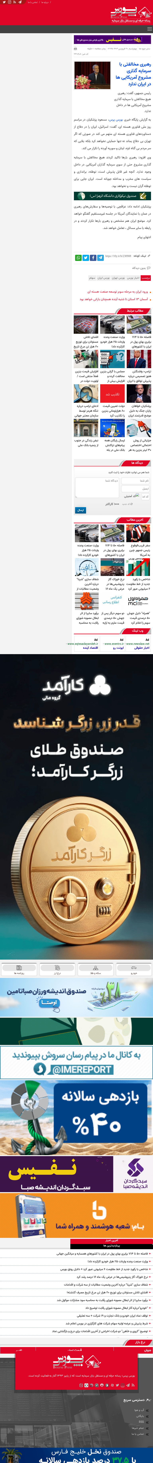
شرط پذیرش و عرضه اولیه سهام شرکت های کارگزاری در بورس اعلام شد (107, 1323)
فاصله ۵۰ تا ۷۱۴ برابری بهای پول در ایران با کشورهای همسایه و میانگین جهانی (102, 1253)
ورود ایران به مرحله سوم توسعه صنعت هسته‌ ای (117, 291)
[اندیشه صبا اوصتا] (76, 997)
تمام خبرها (138, 1428)
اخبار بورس (133, 278)
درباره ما (45, 2)
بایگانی (140, 1416)
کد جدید (126, 504)
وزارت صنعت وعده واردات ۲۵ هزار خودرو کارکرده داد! (118, 1261)
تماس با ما (33, 2)
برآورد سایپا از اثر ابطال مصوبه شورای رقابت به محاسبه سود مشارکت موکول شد (102, 1300)
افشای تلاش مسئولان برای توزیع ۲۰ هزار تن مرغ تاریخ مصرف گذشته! (107, 1292)
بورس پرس (116, 119)
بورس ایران (104, 278)
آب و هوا (139, 1410)
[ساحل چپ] (76, 1117)
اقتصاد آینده (90, 648)
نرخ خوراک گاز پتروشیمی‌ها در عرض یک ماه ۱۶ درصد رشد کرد (112, 1277)
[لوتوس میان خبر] (112, 199)
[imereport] (76, 1062)
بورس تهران (118, 278)
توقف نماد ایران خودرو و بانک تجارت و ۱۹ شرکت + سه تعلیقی (112, 1315)
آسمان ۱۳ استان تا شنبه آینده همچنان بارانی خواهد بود (114, 299)
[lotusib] (76, 1031)
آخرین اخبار (112, 1241)
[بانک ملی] (76, 1215)
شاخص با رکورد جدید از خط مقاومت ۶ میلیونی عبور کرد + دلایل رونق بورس (104, 1269)
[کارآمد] (76, 807)
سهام (92, 278)
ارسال (80, 510)
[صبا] (76, 1174)
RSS (141, 1422)
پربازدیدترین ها (111, 1246)
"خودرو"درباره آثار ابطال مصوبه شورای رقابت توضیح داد (116, 1308)
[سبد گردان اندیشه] (112, 39)
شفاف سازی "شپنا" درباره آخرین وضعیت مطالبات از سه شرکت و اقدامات (106, 1284)
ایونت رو (118, 648)
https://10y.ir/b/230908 (118, 256)
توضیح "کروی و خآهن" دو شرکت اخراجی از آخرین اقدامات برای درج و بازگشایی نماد (100, 1331)
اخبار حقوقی (141, 648)
